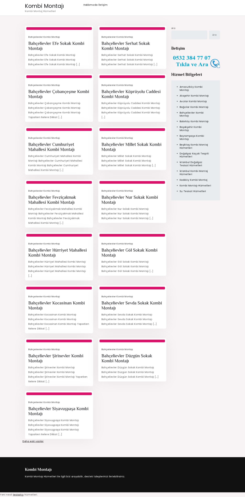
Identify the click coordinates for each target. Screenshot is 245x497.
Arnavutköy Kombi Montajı (191, 88)
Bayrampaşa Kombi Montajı (192, 137)
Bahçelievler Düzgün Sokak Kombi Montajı (127, 358)
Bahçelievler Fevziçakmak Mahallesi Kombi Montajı (52, 200)
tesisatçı (18, 494)
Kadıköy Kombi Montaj (194, 180)
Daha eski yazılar (33, 441)
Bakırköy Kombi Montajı (194, 121)
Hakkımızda (91, 5)
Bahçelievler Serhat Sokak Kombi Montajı (126, 46)
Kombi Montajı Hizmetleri (195, 185)
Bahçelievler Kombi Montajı (44, 37)
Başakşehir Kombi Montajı (191, 128)
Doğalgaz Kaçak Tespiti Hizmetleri (194, 155)
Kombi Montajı (44, 6)
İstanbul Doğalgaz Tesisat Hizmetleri (191, 164)
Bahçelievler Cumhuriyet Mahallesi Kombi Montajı (51, 147)
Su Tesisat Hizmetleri (193, 191)
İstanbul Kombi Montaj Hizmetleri (194, 172)
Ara (173, 28)
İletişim (103, 5)
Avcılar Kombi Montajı (193, 101)
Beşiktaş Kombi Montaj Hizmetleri (194, 146)
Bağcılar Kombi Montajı (194, 107)
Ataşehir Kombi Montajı (194, 95)
